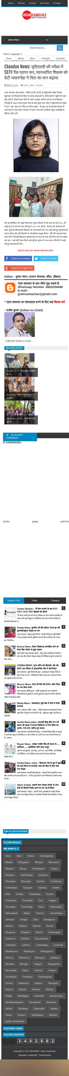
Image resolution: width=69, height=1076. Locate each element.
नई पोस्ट (6, 521)
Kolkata (25, 938)
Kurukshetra (41, 938)
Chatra (54, 868)
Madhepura (12, 951)
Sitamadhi (39, 1008)
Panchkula (11, 976)
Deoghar (43, 875)
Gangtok (27, 887)
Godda (19, 894)
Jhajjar (23, 919)
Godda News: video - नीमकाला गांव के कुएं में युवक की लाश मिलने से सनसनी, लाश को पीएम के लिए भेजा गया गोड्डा (39, 766)
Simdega (23, 1008)
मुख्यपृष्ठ (35, 521)
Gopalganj (34, 894)
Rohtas (49, 989)
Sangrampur (56, 995)
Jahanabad (11, 913)
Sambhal (39, 995)
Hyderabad (56, 906)
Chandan (39, 85)
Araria (31, 855)
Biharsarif (54, 862)
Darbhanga (27, 875)
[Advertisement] (37, 29)
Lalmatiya (11, 945)
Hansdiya (10, 906)
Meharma (24, 957)
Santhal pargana (14, 1002)
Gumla (49, 894)
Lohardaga (42, 945)
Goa (8, 894)
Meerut (9, 957)
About (10, 3)
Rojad (9, 995)
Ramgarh (53, 983)
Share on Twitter (48, 258)
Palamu (38, 970)
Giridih (56, 887)
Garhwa (42, 887)
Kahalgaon (49, 919)
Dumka (40, 881)
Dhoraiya (26, 881)
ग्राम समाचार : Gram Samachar (43, 1051)
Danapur (10, 875)
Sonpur (22, 1015)
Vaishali (53, 1015)
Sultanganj (37, 1015)
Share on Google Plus (22, 268)
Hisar (41, 906)
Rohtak (36, 989)
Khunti (39, 932)
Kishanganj (54, 932)
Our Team (44, 3)
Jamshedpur (56, 913)
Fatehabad (11, 887)
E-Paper (57, 3)
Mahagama (47, 951)
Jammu (40, 913)
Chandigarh (38, 868)
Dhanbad (10, 881)
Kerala (49, 925)
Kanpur (23, 925)
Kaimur (9, 925)
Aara (8, 855)
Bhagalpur (23, 862)
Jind (35, 919)
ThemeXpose (45, 1055)
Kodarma (10, 938)
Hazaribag (26, 906)
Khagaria (10, 932)
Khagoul (25, 932)
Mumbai (10, 964)
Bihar (32, 85)
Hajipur (52, 900)
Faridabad (55, 881)
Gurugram (11, 900)
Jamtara (10, 919)
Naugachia (54, 964)
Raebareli (23, 983)
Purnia (9, 983)
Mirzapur (40, 957)
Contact (32, 3)
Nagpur (38, 964)
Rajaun (38, 983)
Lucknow (58, 945)
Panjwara (27, 976)
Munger (24, 964)
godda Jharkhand (15, 1021)
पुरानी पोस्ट (64, 521)
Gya (41, 900)
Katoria (36, 925)
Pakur (25, 970)
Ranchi (9, 989)
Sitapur (54, 1008)
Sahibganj (23, 995)
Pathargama (45, 976)
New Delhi (11, 970)
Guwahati (27, 900)
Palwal (52, 970)
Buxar (23, 868)
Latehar (26, 945)
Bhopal (39, 862)
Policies (21, 3)
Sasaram (51, 1002)
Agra (19, 855)
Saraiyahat (35, 1002)
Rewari (22, 989)
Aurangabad (46, 855)
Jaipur (26, 913)
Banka (25, 85)
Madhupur (29, 951)
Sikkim (9, 1008)
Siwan (9, 1015)
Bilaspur (10, 868)
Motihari (55, 957)
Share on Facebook (20, 258)
